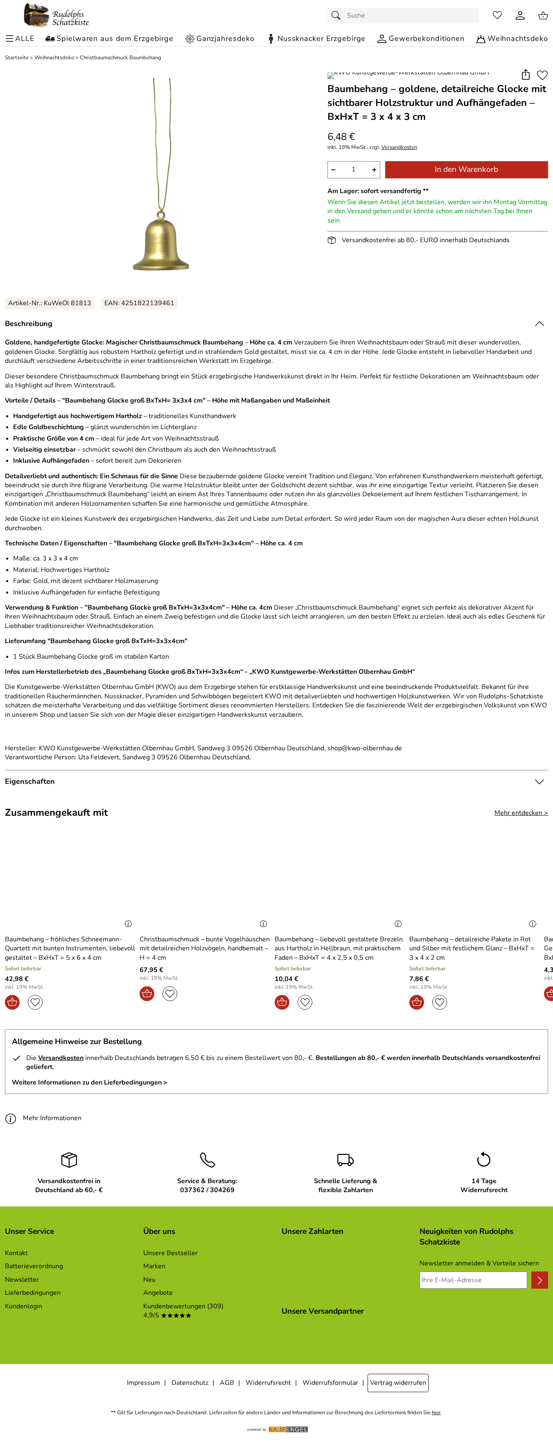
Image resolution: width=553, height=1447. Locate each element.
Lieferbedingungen (33, 1292)
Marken (154, 1266)
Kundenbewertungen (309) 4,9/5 (183, 1311)
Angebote (158, 1292)
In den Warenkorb (466, 169)
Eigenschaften (30, 781)
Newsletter (22, 1279)
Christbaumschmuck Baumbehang (120, 57)
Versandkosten (399, 147)
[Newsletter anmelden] (539, 1280)
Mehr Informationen (52, 1118)
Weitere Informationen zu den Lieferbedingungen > (89, 1082)
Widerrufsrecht (268, 1382)
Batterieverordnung (34, 1266)
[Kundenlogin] (520, 15)
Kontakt (16, 1253)
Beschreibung (28, 324)
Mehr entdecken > (521, 812)
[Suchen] (338, 15)
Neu (149, 1279)
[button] (525, 75)
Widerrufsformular (330, 1382)
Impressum (143, 1382)
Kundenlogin (23, 1306)
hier (436, 1412)
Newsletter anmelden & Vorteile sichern (479, 1263)
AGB (227, 1382)
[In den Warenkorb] (12, 1002)
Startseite (17, 57)
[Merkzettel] (497, 15)
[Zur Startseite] (56, 15)
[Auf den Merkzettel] (542, 75)
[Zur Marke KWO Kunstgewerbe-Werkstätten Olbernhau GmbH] (408, 75)
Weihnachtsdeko (54, 57)
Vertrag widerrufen (398, 1382)
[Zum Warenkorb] (543, 15)
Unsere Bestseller (170, 1253)
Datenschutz (190, 1382)
